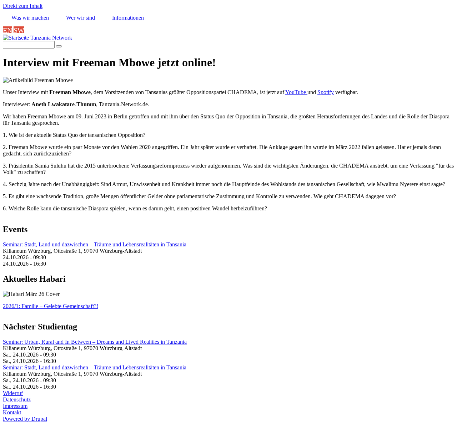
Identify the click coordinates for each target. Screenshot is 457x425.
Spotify (325, 92)
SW (19, 30)
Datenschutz (17, 399)
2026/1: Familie (50, 306)
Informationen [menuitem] (128, 18)
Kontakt (12, 412)
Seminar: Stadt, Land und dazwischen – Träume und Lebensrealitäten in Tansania (94, 244)
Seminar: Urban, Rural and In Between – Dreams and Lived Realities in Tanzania (95, 342)
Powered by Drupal (25, 419)
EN (7, 30)
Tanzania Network (50, 38)
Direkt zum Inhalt (22, 6)
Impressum (15, 406)
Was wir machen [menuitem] (30, 18)
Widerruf (13, 393)
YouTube (296, 92)
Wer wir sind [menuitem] (80, 18)
